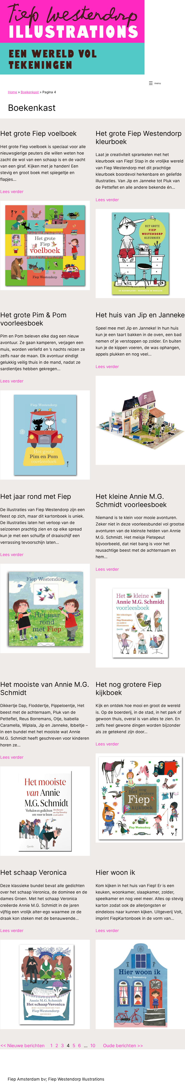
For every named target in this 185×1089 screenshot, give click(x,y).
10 (92, 1045)
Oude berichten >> (123, 1045)
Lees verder (11, 192)
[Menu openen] (151, 83)
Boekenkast (30, 92)
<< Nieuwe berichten (22, 1045)
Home (12, 92)
